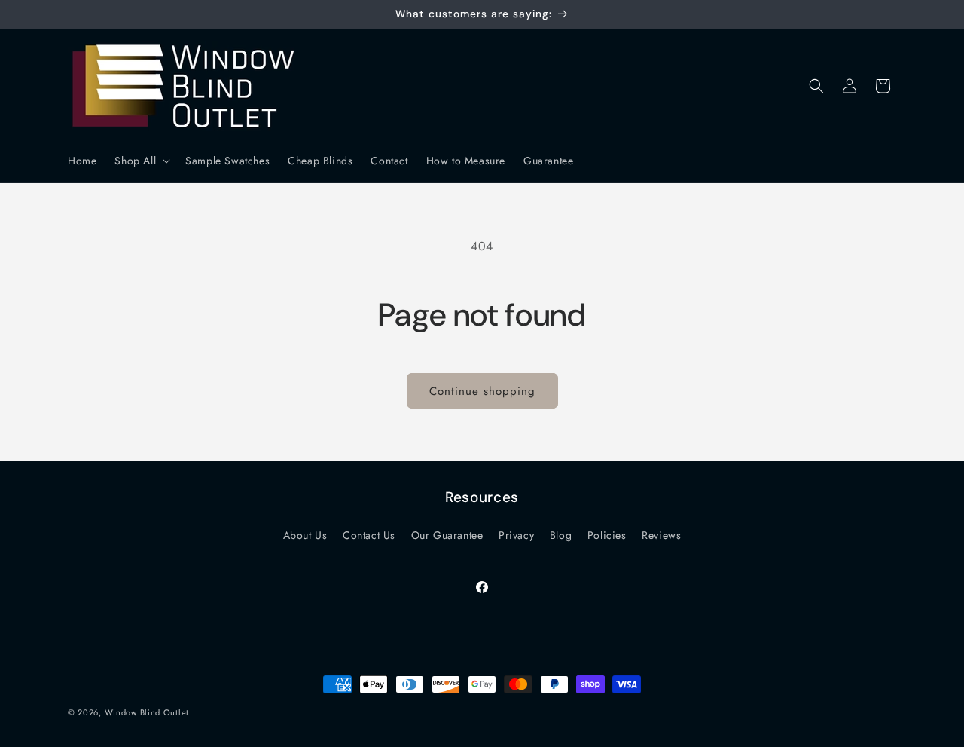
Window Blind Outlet (147, 712)
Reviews (661, 535)
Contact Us (369, 535)
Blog (561, 535)
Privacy (516, 535)
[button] (140, 160)
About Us (305, 535)
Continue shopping (482, 391)
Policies (607, 535)
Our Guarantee (447, 535)
